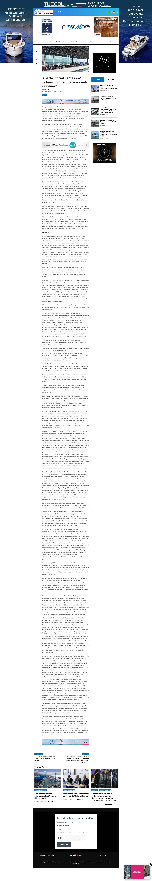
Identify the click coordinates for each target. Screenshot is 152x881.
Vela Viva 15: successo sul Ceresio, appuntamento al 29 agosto (108, 122)
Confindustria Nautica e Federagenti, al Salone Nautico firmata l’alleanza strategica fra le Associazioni (103, 797)
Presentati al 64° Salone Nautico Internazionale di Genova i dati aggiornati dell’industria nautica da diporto (77, 759)
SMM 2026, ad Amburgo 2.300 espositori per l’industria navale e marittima (108, 87)
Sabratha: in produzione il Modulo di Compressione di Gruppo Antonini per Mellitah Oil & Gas (108, 134)
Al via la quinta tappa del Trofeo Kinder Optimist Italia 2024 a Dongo (45, 758)
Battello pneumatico (62, 41)
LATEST (98, 80)
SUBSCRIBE (64, 844)
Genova (44, 95)
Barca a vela (79, 41)
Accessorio (52, 41)
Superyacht (72, 41)
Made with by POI (76, 863)
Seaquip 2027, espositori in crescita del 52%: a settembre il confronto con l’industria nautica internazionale (108, 110)
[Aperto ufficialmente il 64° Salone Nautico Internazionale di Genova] (36, 56)
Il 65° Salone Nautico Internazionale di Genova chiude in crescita (45, 795)
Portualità (108, 41)
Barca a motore (43, 41)
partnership (94, 790)
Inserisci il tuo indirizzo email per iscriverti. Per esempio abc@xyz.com (72, 832)
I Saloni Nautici (47, 91)
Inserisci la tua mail (63, 825)
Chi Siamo (42, 855)
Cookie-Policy (50, 855)
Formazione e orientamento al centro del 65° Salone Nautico (76, 794)
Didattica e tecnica (89, 41)
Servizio (46, 89)
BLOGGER (111, 80)
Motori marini (100, 41)
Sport (113, 41)
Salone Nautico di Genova (40, 790)
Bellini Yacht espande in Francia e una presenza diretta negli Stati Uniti (108, 98)
